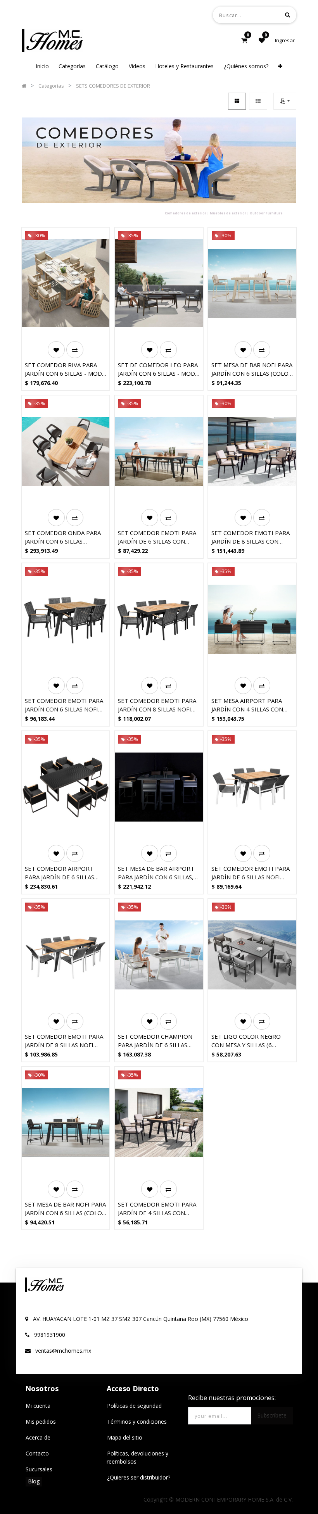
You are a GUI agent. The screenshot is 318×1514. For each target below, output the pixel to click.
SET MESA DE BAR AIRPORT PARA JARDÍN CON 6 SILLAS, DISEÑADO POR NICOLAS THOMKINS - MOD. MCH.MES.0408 (156, 873)
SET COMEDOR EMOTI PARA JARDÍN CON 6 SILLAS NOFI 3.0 (64, 705)
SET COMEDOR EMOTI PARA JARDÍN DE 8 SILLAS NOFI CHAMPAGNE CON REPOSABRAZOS (64, 1040)
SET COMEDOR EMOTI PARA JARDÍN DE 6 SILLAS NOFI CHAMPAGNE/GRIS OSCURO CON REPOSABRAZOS (250, 873)
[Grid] (237, 101)
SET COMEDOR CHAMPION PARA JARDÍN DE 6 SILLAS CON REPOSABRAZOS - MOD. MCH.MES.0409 (157, 1040)
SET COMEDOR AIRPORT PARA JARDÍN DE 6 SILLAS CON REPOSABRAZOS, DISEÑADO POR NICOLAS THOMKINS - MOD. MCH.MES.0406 (59, 873)
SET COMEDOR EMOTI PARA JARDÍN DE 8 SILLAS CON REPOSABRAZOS (250, 537)
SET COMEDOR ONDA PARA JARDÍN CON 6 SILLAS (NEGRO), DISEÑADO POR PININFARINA (63, 537)
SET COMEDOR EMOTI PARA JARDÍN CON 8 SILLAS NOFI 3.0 (157, 705)
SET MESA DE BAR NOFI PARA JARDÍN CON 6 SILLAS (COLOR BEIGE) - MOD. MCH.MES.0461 (251, 369)
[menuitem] (42, 66)
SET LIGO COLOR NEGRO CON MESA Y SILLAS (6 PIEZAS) (246, 1040)
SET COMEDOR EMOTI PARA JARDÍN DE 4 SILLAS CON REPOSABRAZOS (157, 1208)
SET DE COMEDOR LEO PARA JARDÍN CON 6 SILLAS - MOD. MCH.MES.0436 (158, 369)
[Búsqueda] (287, 14)
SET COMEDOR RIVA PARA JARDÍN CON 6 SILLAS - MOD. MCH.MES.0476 (64, 369)
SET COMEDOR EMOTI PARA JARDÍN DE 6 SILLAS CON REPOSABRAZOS (157, 537)
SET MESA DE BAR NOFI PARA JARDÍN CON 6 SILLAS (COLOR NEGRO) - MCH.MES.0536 (65, 1208)
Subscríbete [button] (272, 1415)
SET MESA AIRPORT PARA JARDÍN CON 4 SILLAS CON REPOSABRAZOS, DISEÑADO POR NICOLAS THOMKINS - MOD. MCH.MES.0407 (250, 705)
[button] (280, 66)
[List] (258, 101)
